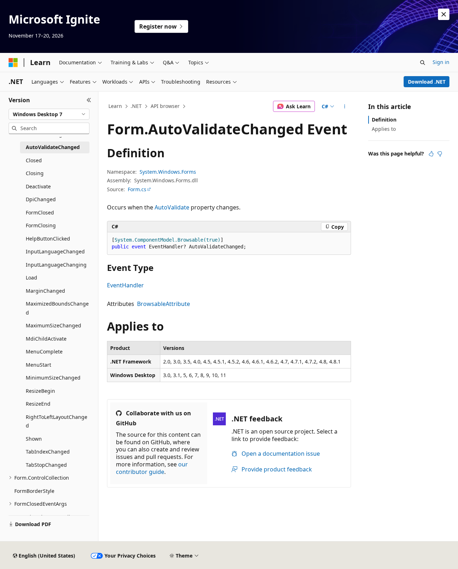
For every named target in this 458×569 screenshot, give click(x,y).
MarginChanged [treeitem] (45, 290)
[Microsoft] (13, 62)
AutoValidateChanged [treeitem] (53, 147)
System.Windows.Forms (168, 171)
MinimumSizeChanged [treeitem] (53, 377)
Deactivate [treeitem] (38, 186)
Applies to (384, 128)
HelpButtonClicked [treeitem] (48, 238)
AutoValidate (172, 207)
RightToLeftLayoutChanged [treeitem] (56, 421)
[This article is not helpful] (439, 153)
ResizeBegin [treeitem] (40, 390)
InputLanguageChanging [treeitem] (56, 264)
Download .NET (426, 81)
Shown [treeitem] (34, 438)
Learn (115, 106)
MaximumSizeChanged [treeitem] (53, 325)
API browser (165, 106)
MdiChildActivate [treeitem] (46, 338)
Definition (384, 119)
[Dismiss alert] (443, 14)
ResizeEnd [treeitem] (38, 403)
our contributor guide (152, 468)
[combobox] (49, 114)
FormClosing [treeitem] (41, 225)
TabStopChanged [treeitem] (46, 464)
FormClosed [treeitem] (40, 212)
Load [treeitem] (31, 277)
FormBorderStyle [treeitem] (34, 491)
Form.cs (137, 189)
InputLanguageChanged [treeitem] (55, 251)
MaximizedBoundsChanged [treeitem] (57, 308)
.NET (136, 106)
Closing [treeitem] (35, 173)
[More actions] (344, 106)
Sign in (441, 62)
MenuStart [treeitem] (38, 364)
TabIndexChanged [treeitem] (48, 451)
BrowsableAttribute (163, 304)
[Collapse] (89, 100)
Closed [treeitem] (34, 160)
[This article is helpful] (431, 153)
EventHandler (125, 285)
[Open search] (422, 62)
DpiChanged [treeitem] (41, 199)
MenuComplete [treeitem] (44, 351)
